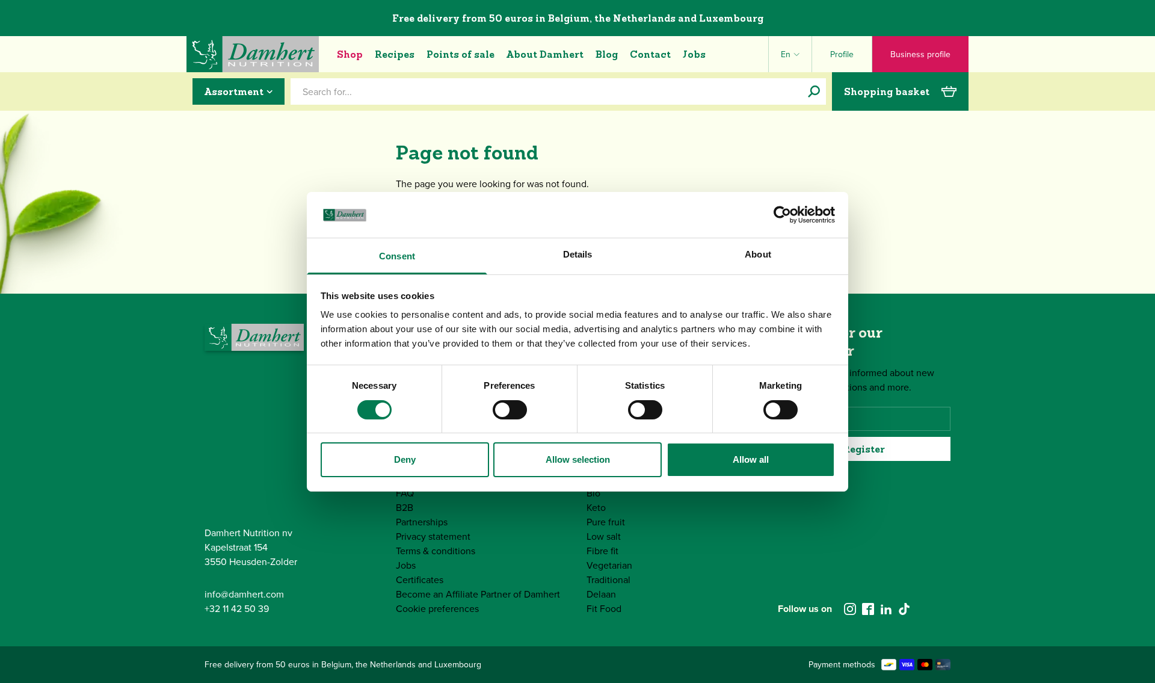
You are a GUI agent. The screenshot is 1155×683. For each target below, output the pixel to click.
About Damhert (545, 54)
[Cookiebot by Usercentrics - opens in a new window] (782, 215)
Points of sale (460, 54)
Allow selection (578, 459)
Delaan (601, 594)
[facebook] (868, 609)
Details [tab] (578, 254)
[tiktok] (904, 609)
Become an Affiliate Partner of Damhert (478, 594)
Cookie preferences (437, 609)
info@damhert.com (244, 594)
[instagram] (850, 609)
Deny (405, 459)
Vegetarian (609, 565)
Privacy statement (433, 536)
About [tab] (758, 254)
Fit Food (604, 609)
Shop (350, 54)
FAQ (405, 493)
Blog (607, 54)
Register (864, 449)
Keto (596, 508)
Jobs (694, 54)
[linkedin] (886, 609)
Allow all (751, 459)
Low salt (604, 536)
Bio (593, 493)
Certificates (419, 580)
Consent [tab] (397, 256)
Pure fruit (606, 522)
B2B (404, 508)
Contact (650, 54)
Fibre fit (602, 551)
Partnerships (422, 522)
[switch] (510, 409)
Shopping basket (886, 91)
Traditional (608, 580)
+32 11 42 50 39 (237, 609)
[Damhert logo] (252, 54)
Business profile (920, 54)
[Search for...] (814, 91)
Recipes (394, 54)
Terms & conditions (435, 551)
